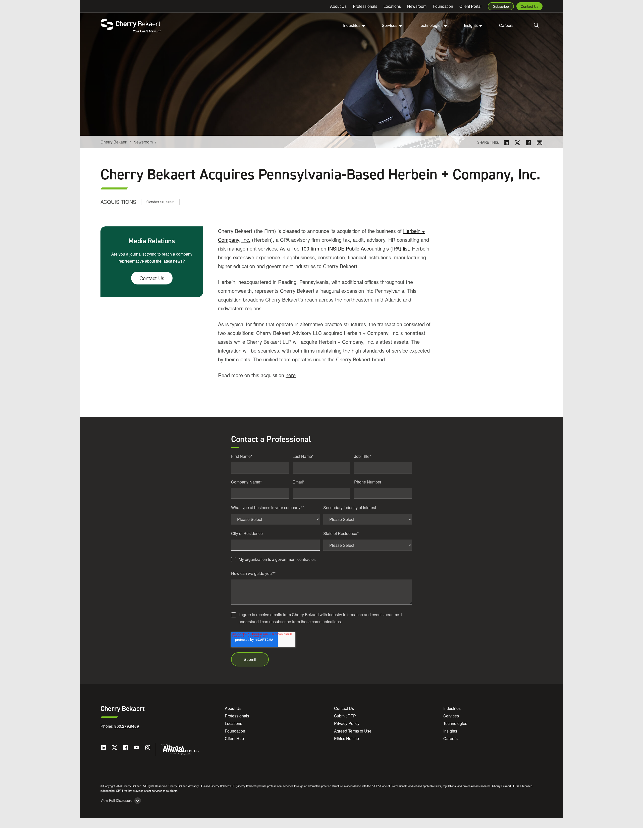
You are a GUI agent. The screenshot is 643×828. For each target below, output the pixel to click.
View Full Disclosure (116, 800)
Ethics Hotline (346, 738)
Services (451, 716)
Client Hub (234, 738)
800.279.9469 (126, 726)
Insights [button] (471, 25)
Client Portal (470, 6)
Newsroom (416, 6)
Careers (506, 25)
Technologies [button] (431, 25)
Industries (452, 708)
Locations (392, 6)
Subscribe (501, 6)
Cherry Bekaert (113, 142)
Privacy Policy (346, 723)
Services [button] (389, 25)
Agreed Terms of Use (352, 731)
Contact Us (529, 6)
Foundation (443, 6)
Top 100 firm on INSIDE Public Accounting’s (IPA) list (350, 248)
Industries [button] (351, 25)
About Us (338, 6)
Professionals (365, 6)
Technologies (455, 723)
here (291, 375)
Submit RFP (345, 716)
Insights (450, 731)
